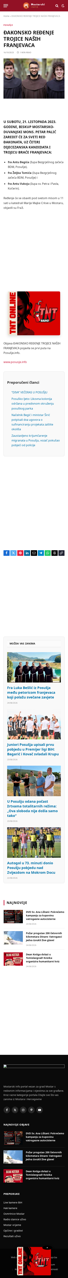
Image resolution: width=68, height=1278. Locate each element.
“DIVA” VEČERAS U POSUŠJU (29, 392)
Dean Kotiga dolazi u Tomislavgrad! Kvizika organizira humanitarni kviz (42, 958)
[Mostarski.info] (34, 5)
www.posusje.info (15, 362)
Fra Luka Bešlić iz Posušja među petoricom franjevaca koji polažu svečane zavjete (31, 692)
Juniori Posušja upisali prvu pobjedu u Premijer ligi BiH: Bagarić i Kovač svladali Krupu (33, 749)
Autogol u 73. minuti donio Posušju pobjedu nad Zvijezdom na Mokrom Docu (31, 868)
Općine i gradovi (13, 1230)
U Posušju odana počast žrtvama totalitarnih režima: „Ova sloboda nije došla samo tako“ (32, 808)
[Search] (57, 6)
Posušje (8, 25)
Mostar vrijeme (12, 1225)
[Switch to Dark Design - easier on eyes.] (63, 5)
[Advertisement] (34, 251)
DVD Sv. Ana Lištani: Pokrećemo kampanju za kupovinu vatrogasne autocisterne (45, 915)
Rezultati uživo (12, 1236)
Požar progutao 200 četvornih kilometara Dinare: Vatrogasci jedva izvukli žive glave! (44, 936)
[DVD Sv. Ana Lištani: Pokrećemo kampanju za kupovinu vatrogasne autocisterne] (13, 916)
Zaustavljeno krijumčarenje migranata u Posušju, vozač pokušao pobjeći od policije (36, 440)
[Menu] (5, 6)
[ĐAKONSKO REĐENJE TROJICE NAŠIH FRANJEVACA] (34, 78)
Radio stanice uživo (14, 1219)
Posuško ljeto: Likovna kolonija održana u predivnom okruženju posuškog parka (33, 403)
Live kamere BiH (12, 1202)
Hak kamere (10, 1208)
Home (6, 16)
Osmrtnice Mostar (14, 1213)
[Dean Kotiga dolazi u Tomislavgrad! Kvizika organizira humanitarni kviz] (13, 959)
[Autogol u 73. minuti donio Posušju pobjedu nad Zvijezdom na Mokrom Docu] (34, 842)
